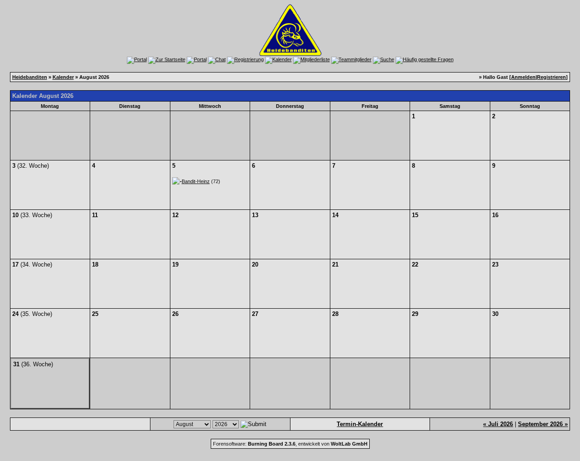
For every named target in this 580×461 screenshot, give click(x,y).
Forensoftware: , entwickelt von (290, 443)
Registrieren (551, 77)
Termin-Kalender (360, 424)
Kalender (63, 77)
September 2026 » (543, 424)
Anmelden (523, 77)
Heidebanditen (29, 77)
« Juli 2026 (498, 424)
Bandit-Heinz (196, 181)
